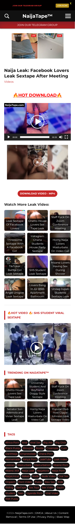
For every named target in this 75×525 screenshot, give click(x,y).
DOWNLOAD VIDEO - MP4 (37, 193)
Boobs (40, 448)
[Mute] (60, 137)
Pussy (38, 481)
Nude (35, 476)
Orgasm (10, 481)
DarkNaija (11, 453)
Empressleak (28, 453)
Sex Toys (34, 487)
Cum (64, 448)
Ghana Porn (46, 453)
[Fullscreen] (66, 137)
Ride (60, 481)
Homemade (12, 459)
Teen (21, 493)
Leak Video (60, 459)
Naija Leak (28, 470)
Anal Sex (35, 442)
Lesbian (10, 465)
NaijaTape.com (24, 513)
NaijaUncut (12, 476)
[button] (37, 122)
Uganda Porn (34, 493)
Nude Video (49, 476)
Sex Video (48, 487)
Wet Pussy (11, 498)
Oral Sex (63, 476)
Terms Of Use (27, 516)
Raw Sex (50, 481)
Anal (24, 442)
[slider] (34, 137)
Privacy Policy (46, 516)
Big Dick (60, 442)
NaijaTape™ (37, 16)
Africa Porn (12, 442)
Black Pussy (12, 448)
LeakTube (45, 459)
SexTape (21, 487)
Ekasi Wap (63, 516)
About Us (51, 513)
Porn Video (25, 481)
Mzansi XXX (12, 470)
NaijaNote (43, 470)
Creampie (52, 448)
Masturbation (42, 465)
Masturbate (24, 465)
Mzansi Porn (60, 465)
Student (10, 493)
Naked (25, 476)
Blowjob (28, 448)
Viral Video (51, 493)
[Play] (8, 137)
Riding (9, 487)
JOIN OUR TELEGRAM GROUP (37, 25)
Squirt (60, 487)
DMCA (39, 513)
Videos (9, 81)
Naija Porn (58, 470)
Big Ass (47, 442)
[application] (37, 122)
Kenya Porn (30, 459)
